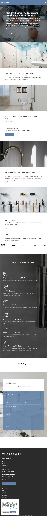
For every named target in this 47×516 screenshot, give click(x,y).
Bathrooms (5, 488)
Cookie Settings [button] (6, 512)
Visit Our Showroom (9, 482)
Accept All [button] (13, 512)
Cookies (28, 515)
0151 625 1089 (5, 469)
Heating (4, 493)
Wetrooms (4, 490)
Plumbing (4, 495)
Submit (7, 426)
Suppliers (4, 497)
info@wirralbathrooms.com (8, 471)
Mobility (4, 492)
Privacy (31, 515)
